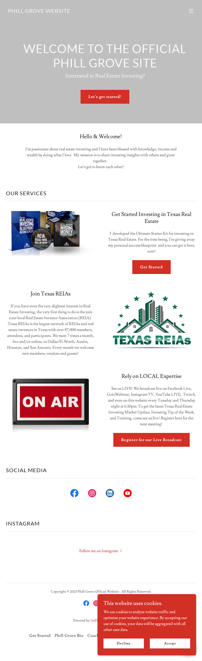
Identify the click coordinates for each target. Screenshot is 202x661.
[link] (39, 11)
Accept (170, 643)
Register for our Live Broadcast (151, 439)
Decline (123, 643)
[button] (191, 11)
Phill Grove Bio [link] (69, 635)
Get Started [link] (40, 635)
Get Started (151, 267)
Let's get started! (104, 96)
